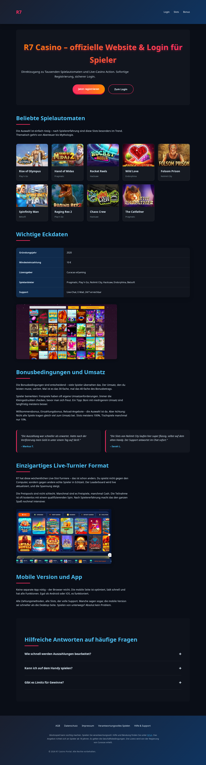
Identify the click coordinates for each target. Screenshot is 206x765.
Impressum (88, 725)
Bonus (186, 11)
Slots (176, 11)
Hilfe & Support (142, 725)
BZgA (149, 735)
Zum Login (120, 89)
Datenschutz (71, 725)
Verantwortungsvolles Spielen (114, 725)
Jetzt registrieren (88, 89)
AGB (57, 725)
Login (167, 11)
